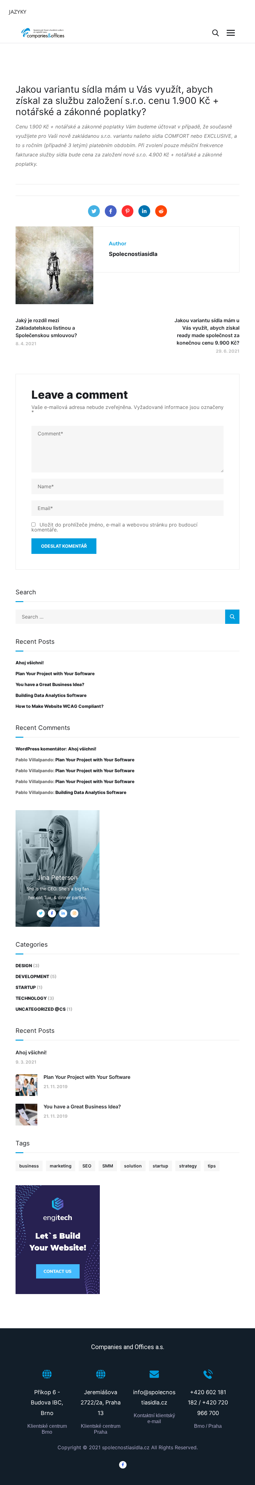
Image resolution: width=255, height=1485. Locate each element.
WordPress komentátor (41, 748)
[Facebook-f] (123, 1465)
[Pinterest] (127, 211)
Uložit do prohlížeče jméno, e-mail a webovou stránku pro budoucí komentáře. (114, 527)
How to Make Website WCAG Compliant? (60, 706)
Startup (26, 987)
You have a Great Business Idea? (50, 684)
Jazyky (17, 11)
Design (24, 965)
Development (32, 976)
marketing (61, 1165)
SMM (107, 1165)
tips (212, 1165)
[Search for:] (127, 617)
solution (133, 1165)
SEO (86, 1165)
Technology (31, 998)
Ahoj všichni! (30, 662)
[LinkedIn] (144, 211)
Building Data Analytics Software (51, 695)
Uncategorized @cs (41, 1009)
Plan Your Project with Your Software (55, 673)
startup (160, 1165)
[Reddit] (161, 211)
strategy (188, 1165)
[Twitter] (94, 211)
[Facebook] (111, 211)
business (29, 1165)
